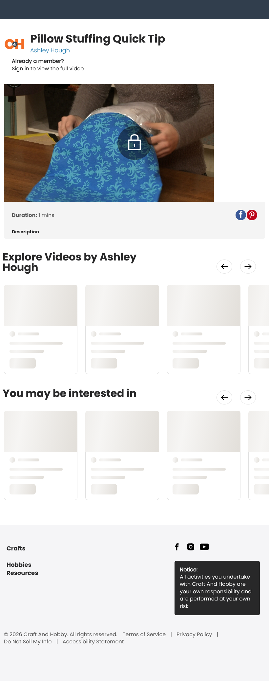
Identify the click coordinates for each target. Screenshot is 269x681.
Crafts (16, 549)
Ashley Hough (50, 50)
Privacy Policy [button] (194, 634)
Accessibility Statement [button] (93, 641)
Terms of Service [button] (144, 634)
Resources (22, 573)
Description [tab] (25, 232)
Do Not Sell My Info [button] (28, 641)
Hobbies (19, 565)
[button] (241, 215)
